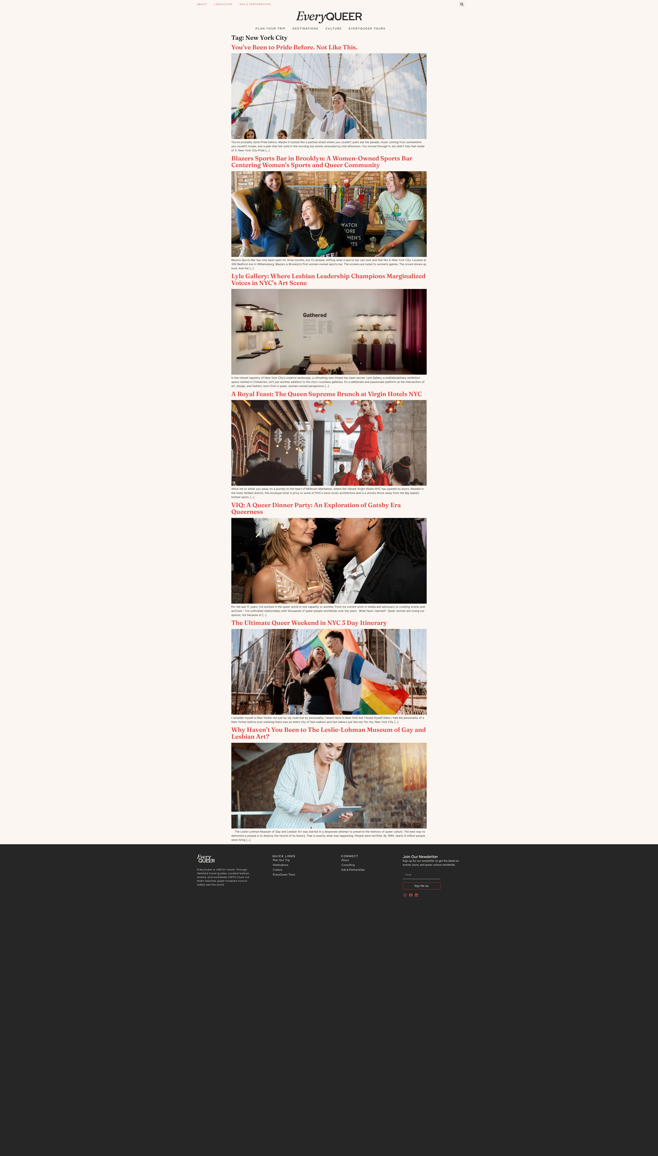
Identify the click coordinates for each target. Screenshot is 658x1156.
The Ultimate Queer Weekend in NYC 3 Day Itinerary (309, 622)
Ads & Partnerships (255, 4)
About (202, 4)
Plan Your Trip (270, 28)
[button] (461, 4)
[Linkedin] (416, 895)
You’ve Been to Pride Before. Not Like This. (294, 47)
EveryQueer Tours (367, 28)
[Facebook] (410, 895)
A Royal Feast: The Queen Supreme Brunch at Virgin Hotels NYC (326, 394)
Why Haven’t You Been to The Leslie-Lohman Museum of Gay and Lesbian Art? (328, 733)
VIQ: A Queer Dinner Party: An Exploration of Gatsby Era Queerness (316, 508)
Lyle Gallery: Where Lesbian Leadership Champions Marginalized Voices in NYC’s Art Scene (328, 279)
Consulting (223, 4)
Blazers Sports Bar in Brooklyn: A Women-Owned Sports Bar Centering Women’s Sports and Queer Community (321, 161)
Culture (333, 28)
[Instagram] (405, 895)
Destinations (306, 28)
